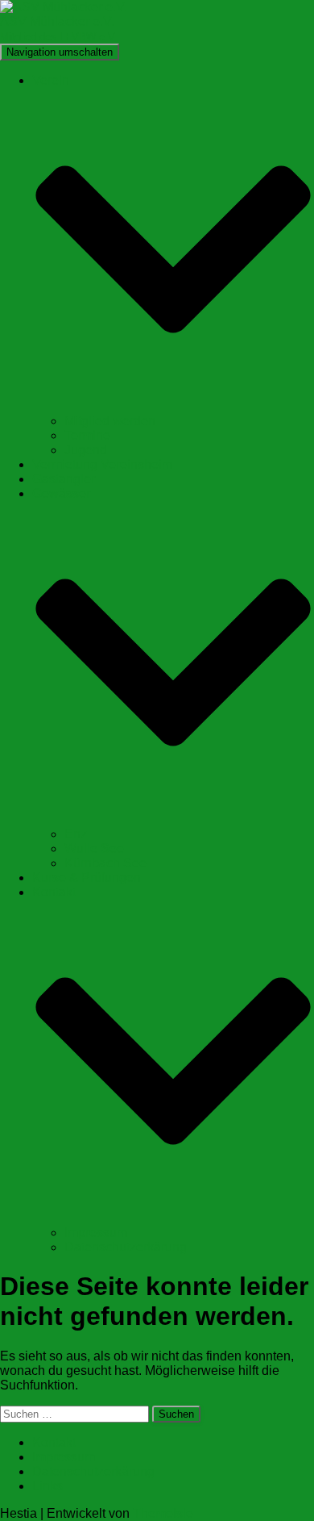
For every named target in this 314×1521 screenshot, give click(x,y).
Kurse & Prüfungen (86, 877)
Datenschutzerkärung (125, 1247)
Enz (75, 834)
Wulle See (94, 848)
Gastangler (63, 479)
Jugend (85, 450)
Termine (87, 435)
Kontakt (54, 1442)
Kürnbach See (105, 863)
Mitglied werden (109, 421)
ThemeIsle (163, 1513)
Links (47, 1486)
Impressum (95, 1232)
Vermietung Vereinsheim (102, 464)
